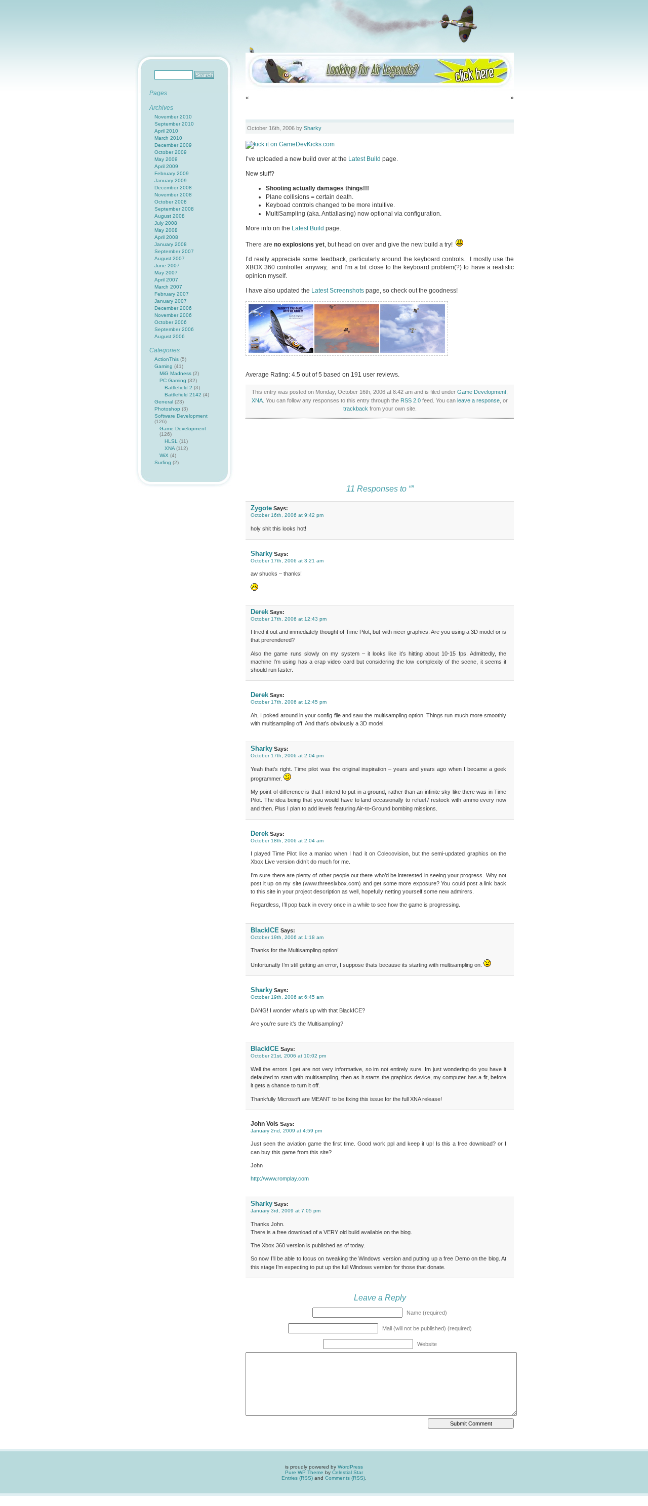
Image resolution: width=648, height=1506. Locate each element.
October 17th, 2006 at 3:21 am (287, 560)
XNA (257, 400)
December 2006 (173, 308)
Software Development (181, 416)
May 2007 (166, 272)
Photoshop (167, 409)
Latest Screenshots (337, 290)
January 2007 (170, 301)
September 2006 (174, 329)
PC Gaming (172, 380)
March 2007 (168, 287)
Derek (259, 612)
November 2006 (173, 315)
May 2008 (166, 230)
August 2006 (169, 336)
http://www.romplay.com (280, 1178)
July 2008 (165, 223)
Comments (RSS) (345, 1478)
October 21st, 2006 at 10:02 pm (288, 1056)
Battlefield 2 (178, 387)
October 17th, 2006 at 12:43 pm (289, 619)
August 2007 (169, 258)
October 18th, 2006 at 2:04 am (287, 840)
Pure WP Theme (304, 1472)
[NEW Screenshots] (281, 350)
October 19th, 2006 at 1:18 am (287, 937)
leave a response (478, 400)
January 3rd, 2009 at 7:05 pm (285, 1210)
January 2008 (170, 244)
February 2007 (171, 294)
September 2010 (174, 124)
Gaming (163, 366)
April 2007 (166, 279)
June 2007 (167, 265)
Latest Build (364, 158)
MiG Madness (175, 373)
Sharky (312, 128)
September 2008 (174, 209)
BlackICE (265, 930)
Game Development (481, 392)
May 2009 (166, 159)
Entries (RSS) (297, 1478)
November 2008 (173, 194)
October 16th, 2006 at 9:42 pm (287, 515)
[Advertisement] (379, 454)
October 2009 (170, 152)
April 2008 (166, 237)
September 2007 (174, 251)
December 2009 (173, 145)
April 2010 (166, 131)
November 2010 (173, 116)
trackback (355, 408)
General (163, 401)
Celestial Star (347, 1472)
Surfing (162, 462)
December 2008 (173, 187)
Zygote (261, 508)
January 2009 (170, 180)
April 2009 (166, 166)
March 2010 (168, 138)
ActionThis (166, 359)
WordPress (350, 1467)
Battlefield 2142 (183, 394)
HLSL (171, 441)
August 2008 (169, 216)
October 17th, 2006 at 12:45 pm (289, 702)
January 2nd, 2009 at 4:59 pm (286, 1130)
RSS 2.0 (410, 400)
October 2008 (170, 202)
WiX (164, 455)
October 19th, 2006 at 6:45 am (287, 997)
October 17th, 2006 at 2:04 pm (287, 755)
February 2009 (171, 173)
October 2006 (170, 322)
